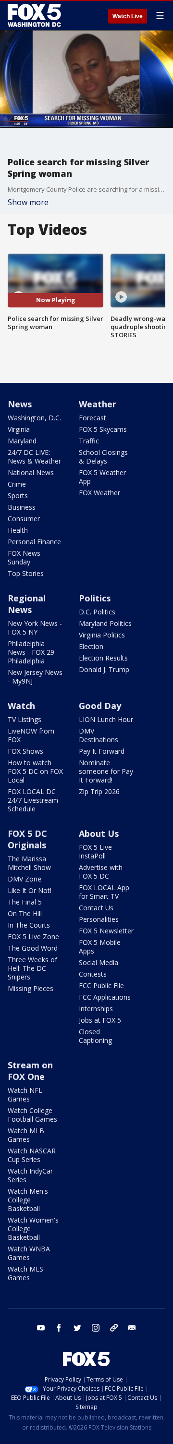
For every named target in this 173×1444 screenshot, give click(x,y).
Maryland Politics (105, 623)
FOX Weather (99, 492)
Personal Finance (34, 541)
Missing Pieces (30, 988)
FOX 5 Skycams (103, 429)
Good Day (100, 705)
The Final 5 (25, 901)
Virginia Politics (102, 634)
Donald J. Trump (104, 669)
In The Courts (29, 925)
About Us (99, 833)
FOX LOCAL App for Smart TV (104, 892)
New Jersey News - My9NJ (35, 676)
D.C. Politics (97, 611)
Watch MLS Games (25, 1273)
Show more (28, 202)
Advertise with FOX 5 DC (101, 872)
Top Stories (26, 573)
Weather (97, 404)
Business (22, 507)
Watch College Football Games (32, 1115)
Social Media (98, 962)
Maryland (22, 440)
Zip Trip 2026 (99, 791)
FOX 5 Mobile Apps (100, 946)
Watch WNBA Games (29, 1253)
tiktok (114, 1327)
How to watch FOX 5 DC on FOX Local (35, 771)
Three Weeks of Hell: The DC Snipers (32, 968)
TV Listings (24, 719)
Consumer (24, 518)
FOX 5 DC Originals (27, 839)
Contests (93, 974)
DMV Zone (24, 878)
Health (18, 530)
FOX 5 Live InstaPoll (95, 851)
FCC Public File (101, 985)
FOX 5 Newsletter (106, 930)
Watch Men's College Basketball (28, 1200)
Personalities (99, 919)
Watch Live (127, 16)
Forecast (92, 417)
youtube (41, 1327)
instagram (95, 1327)
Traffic (89, 440)
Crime (17, 484)
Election (91, 646)
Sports (18, 495)
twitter (77, 1327)
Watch (21, 705)
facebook (59, 1327)
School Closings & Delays (103, 456)
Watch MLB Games (26, 1135)
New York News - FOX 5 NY (35, 627)
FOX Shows (25, 751)
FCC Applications (105, 997)
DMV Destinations (98, 735)
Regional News (27, 603)
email (132, 1327)
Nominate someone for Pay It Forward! (106, 771)
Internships (96, 1008)
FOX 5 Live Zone (33, 936)
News (20, 404)
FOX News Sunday (24, 557)
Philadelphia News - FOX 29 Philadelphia (31, 652)
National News (31, 472)
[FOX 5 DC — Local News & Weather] (35, 15)
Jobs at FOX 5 (100, 1020)
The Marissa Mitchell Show (29, 863)
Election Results (103, 657)
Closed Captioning (95, 1036)
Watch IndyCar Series (30, 1175)
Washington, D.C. (34, 417)
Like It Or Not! (29, 890)
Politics (95, 598)
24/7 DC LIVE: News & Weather (34, 456)
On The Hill (25, 913)
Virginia (19, 429)
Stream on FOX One (30, 1070)
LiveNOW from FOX (31, 735)
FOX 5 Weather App (102, 477)
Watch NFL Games (25, 1094)
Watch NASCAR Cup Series (32, 1155)
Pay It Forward (101, 751)
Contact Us (96, 907)
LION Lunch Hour (106, 719)
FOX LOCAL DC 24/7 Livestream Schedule (33, 800)
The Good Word (33, 948)
